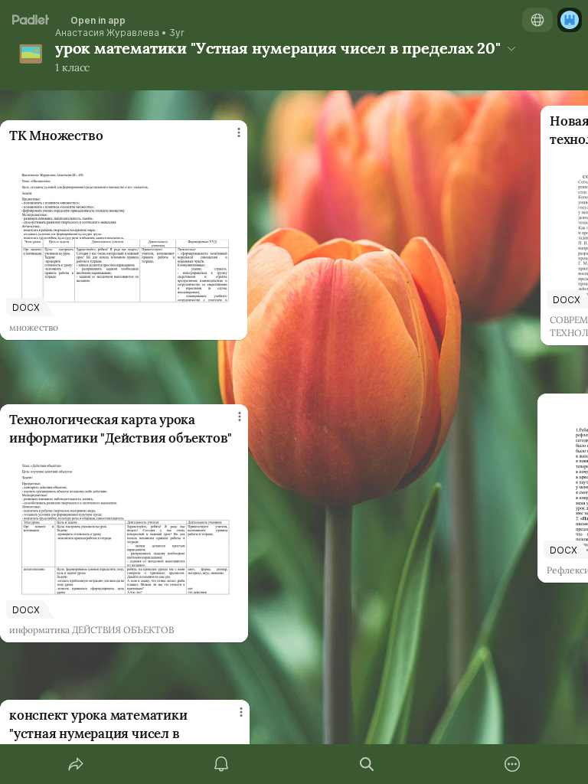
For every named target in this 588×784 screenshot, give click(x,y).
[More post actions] (229, 138)
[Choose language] (537, 20)
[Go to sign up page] (569, 20)
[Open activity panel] (221, 764)
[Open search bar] (366, 764)
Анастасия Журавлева (107, 33)
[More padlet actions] (512, 764)
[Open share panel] (75, 764)
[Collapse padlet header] (511, 48)
